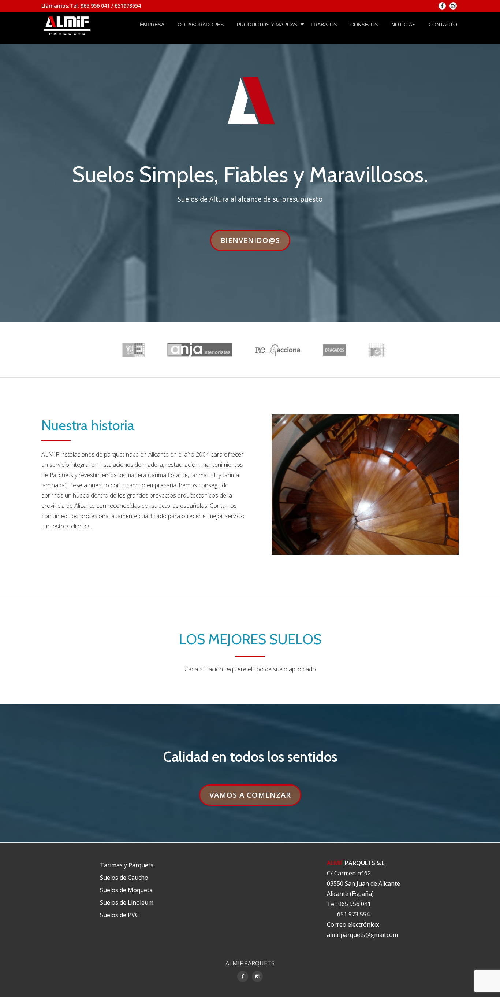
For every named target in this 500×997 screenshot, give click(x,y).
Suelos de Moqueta (126, 890)
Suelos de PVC (119, 915)
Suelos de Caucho (124, 878)
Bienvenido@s (255, 240)
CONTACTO (443, 24)
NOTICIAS (403, 24)
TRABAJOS (323, 24)
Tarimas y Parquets (126, 865)
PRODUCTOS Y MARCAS (267, 24)
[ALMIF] (68, 24)
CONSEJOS (364, 24)
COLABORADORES (201, 24)
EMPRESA (152, 24)
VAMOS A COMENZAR (255, 795)
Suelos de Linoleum (126, 902)
